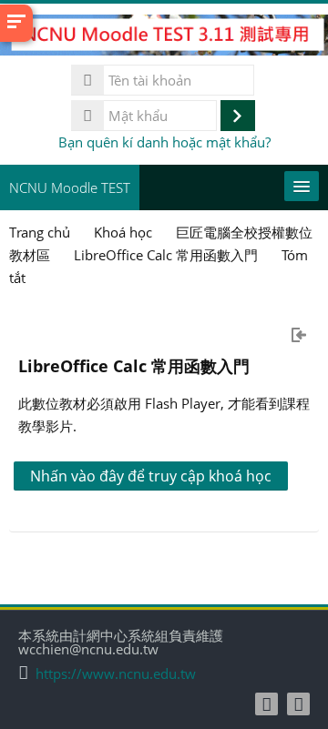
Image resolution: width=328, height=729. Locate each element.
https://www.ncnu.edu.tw (116, 674)
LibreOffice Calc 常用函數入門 (134, 365)
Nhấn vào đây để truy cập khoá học (151, 476)
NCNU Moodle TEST (69, 187)
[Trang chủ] (164, 38)
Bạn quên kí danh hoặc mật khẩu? (164, 142)
